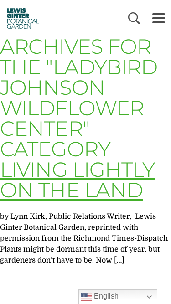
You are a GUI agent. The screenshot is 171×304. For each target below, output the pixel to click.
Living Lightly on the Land (77, 179)
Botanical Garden (20, 18)
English (105, 296)
